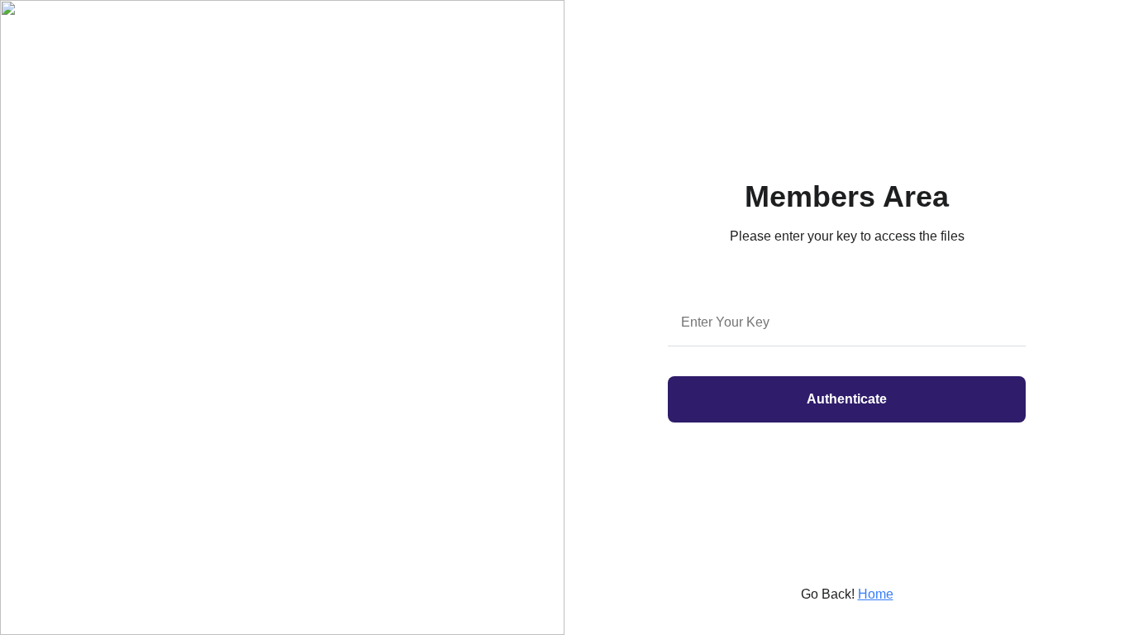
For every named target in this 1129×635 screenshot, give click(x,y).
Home (875, 594)
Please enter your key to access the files (847, 236)
